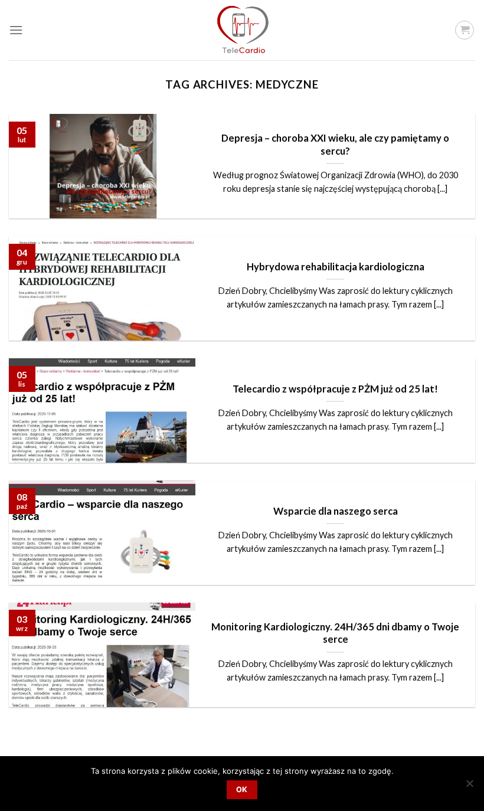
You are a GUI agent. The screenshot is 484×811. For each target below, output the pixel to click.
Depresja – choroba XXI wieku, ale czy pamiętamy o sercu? (335, 144)
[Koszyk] (464, 30)
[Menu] (16, 29)
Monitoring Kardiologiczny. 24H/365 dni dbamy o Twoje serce (335, 633)
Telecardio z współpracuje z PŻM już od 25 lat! (335, 389)
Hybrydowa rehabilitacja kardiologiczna (335, 267)
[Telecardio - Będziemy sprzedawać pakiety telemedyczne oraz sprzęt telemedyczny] (242, 30)
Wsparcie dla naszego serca (335, 511)
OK (242, 789)
